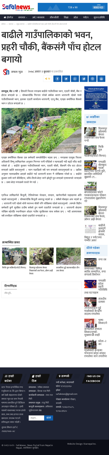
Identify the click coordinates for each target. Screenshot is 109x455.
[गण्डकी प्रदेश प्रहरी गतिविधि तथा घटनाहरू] (90, 283)
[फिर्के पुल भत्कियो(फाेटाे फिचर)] (14, 256)
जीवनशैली (54, 18)
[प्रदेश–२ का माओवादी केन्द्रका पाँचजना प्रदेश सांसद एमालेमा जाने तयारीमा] (90, 344)
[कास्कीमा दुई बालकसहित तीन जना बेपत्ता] (68, 256)
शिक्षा (66, 18)
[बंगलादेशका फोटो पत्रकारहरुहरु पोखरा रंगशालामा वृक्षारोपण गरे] (90, 186)
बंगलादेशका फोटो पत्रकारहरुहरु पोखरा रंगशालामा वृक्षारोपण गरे (95, 197)
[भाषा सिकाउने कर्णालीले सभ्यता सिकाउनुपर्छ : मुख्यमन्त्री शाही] (90, 323)
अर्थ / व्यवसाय (38, 18)
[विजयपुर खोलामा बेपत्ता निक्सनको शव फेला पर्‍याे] (90, 131)
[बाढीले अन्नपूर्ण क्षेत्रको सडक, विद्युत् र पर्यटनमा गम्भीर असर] (90, 228)
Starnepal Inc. (89, 444)
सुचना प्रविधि (99, 18)
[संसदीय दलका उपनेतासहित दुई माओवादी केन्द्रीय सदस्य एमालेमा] (90, 302)
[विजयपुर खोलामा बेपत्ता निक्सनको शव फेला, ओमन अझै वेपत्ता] (41, 256)
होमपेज (10, 18)
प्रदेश (76, 18)
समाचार (21, 18)
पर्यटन (85, 18)
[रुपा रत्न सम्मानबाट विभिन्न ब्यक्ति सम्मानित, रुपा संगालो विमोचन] (90, 262)
